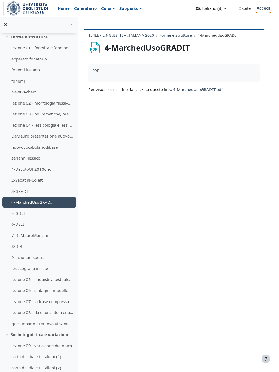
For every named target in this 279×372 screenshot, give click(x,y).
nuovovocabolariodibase (34, 147)
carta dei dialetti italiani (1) (36, 356)
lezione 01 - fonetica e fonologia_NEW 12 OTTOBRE (42, 47)
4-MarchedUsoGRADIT (32, 202)
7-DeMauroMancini (29, 235)
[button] (211, 8)
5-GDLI (18, 213)
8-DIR (16, 246)
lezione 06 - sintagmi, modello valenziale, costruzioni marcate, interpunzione (42, 290)
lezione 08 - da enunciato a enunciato (42, 312)
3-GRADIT (20, 191)
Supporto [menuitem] (128, 8)
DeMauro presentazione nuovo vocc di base (42, 136)
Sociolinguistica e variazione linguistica (42, 334)
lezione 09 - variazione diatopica (41, 345)
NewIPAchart (23, 91)
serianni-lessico (25, 158)
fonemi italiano (25, 69)
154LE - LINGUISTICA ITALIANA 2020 (121, 35)
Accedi (263, 8)
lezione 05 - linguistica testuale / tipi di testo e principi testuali (42, 279)
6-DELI (17, 224)
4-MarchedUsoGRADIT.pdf (198, 89)
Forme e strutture (29, 36)
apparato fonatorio (29, 59)
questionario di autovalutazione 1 (42, 323)
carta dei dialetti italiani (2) (36, 367)
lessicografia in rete (29, 268)
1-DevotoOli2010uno (31, 169)
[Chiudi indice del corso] (5, 24)
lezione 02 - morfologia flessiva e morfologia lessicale (42, 103)
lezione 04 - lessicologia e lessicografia (42, 125)
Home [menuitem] (64, 8)
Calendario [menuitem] (85, 8)
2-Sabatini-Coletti (27, 180)
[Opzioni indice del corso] (71, 24)
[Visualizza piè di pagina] (266, 359)
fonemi (18, 81)
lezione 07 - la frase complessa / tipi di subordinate (42, 301)
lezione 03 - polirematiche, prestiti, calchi (42, 114)
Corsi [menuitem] (106, 8)
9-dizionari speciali (29, 257)
